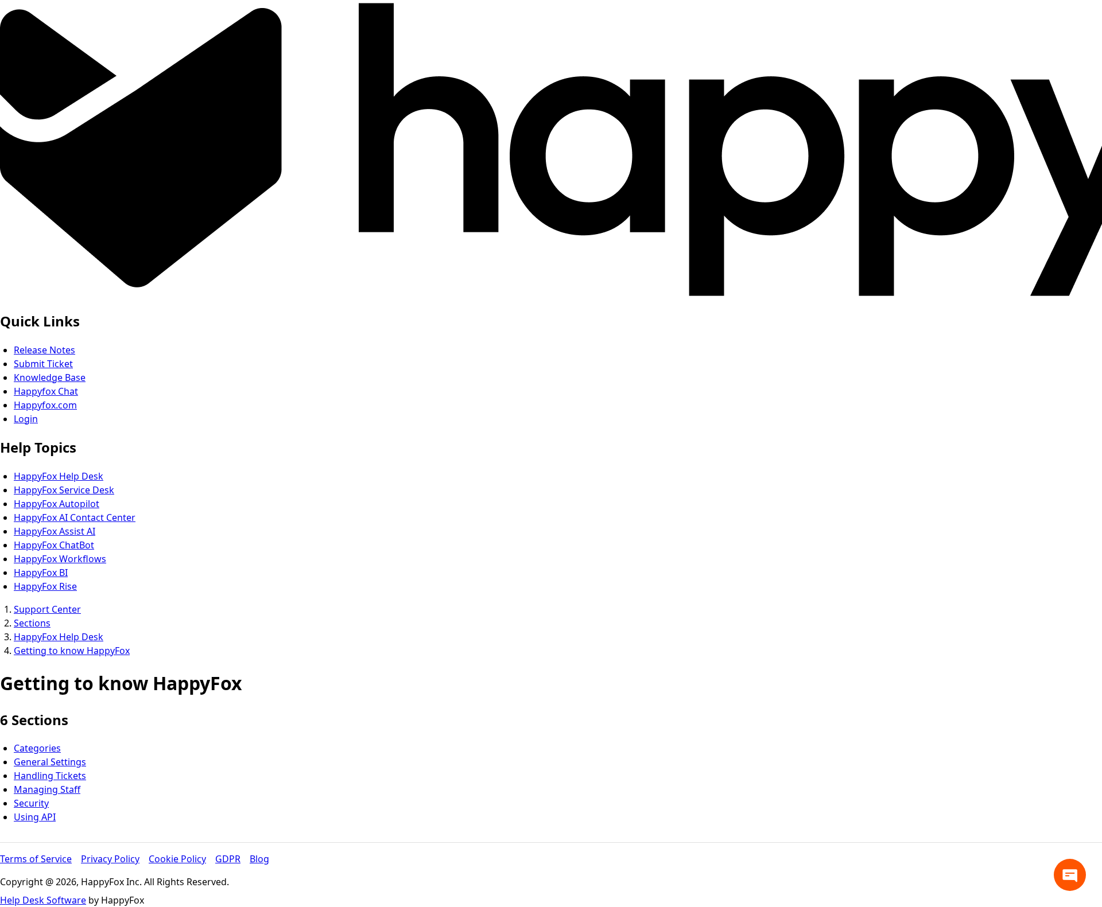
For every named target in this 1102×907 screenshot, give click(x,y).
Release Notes (44, 350)
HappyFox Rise (45, 586)
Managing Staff (47, 789)
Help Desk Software (43, 900)
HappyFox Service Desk (64, 490)
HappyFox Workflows (60, 558)
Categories (37, 748)
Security (31, 803)
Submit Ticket (43, 363)
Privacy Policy (110, 858)
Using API (35, 817)
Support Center (47, 609)
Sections (32, 623)
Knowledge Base (50, 377)
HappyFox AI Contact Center (74, 517)
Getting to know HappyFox (72, 650)
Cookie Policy (177, 858)
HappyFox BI (41, 572)
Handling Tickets (50, 775)
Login (26, 418)
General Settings (50, 762)
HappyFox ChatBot (54, 545)
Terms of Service (36, 858)
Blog (259, 858)
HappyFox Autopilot (56, 503)
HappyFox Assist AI (54, 531)
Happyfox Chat (46, 391)
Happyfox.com (45, 405)
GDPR (227, 858)
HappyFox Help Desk (58, 476)
